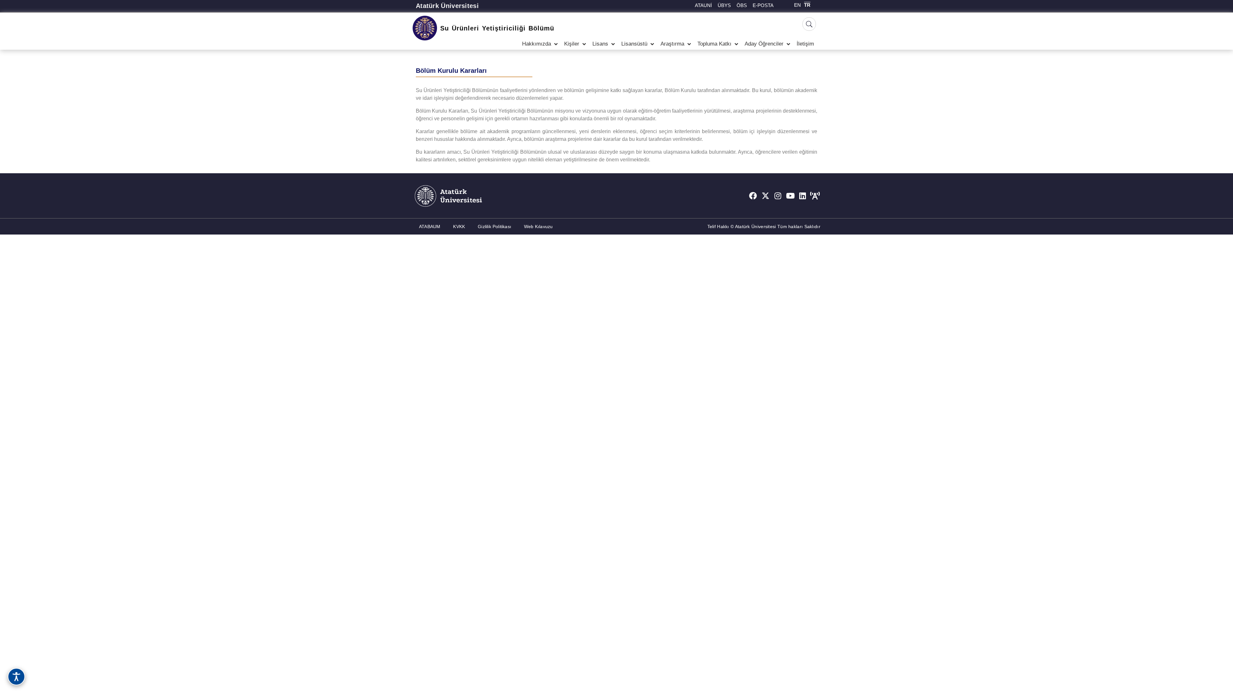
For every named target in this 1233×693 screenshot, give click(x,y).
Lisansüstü (634, 44)
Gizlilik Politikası (494, 226)
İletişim (805, 44)
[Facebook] (753, 195)
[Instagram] (778, 195)
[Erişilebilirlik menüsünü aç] (16, 676)
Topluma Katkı (714, 44)
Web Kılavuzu (538, 226)
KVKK (459, 226)
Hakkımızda (536, 44)
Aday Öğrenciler (764, 44)
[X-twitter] (765, 195)
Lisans (600, 44)
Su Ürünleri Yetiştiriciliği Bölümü (497, 28)
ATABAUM (429, 226)
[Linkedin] (802, 195)
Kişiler (571, 44)
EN (797, 5)
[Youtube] (790, 195)
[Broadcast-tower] (814, 195)
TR (807, 5)
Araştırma (672, 44)
